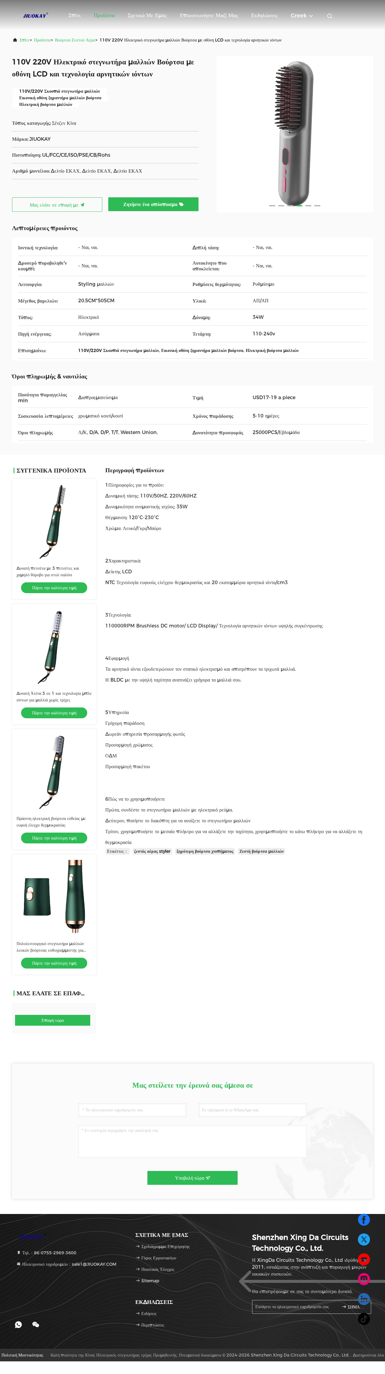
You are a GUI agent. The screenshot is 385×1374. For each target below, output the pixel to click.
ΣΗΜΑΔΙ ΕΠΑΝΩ (356, 1307)
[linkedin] (364, 1299)
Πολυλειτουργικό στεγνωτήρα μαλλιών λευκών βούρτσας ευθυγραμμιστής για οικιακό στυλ (50, 950)
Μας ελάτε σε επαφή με (55, 205)
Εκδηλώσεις (264, 15)
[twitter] (364, 1239)
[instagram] (364, 1279)
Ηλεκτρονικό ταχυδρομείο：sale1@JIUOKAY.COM (68, 1264)
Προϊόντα (104, 15)
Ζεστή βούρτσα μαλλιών (261, 851)
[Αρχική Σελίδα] (36, 15)
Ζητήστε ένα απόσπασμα (151, 204)
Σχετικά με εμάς (147, 15)
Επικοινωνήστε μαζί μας (209, 15)
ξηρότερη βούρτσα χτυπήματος (205, 851)
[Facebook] (364, 1220)
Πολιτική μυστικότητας (22, 1355)
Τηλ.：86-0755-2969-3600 (48, 1252)
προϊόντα (42, 40)
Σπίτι (75, 15)
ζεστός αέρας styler (152, 851)
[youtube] (364, 1259)
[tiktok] (364, 1319)
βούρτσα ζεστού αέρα (75, 40)
